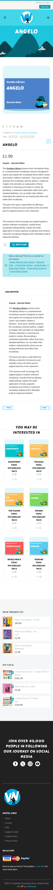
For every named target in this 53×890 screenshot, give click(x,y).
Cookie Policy (11, 836)
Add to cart (21, 244)
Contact (8, 823)
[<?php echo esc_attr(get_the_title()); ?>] (16, 479)
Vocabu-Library (19, 133)
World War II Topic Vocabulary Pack (14, 564)
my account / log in (43, 2)
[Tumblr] (14, 127)
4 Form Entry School (35, 268)
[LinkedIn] (18, 127)
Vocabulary (32, 133)
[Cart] (5, 17)
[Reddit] (21, 127)
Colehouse (31, 886)
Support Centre (11, 832)
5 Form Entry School (18, 271)
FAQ (7, 827)
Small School (40, 265)
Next (44, 408)
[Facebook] (3, 127)
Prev (9, 408)
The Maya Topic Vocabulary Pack (38, 466)
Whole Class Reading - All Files (27, 620)
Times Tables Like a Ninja (25, 687)
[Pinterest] (10, 127)
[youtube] (37, 763)
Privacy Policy (11, 841)
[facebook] (15, 763)
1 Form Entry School (24, 265)
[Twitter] (7, 127)
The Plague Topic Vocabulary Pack (14, 515)
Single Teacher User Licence (22, 262)
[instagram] (30, 763)
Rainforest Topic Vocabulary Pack (14, 466)
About (7, 818)
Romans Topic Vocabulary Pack (38, 564)
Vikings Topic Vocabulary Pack (38, 515)
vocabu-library (27, 137)
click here (40, 866)
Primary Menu (48, 17)
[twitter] (22, 763)
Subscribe (45, 7)
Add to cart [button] (13, 479)
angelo (13, 137)
